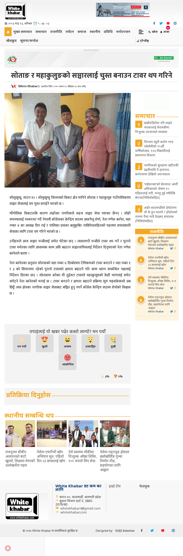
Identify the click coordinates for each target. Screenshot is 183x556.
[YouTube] (168, 23)
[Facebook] (154, 23)
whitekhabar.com (73, 512)
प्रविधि (108, 31)
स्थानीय (95, 31)
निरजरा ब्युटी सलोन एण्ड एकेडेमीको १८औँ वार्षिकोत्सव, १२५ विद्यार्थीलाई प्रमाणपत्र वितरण (154, 148)
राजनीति (56, 31)
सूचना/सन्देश (29, 40)
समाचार (41, 31)
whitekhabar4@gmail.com (80, 508)
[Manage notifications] (8, 548)
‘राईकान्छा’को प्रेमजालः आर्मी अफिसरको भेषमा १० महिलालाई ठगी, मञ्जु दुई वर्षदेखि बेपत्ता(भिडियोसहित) (156, 191)
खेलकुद (11, 40)
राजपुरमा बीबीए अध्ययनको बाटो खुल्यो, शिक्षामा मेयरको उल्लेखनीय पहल (162, 241)
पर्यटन (70, 31)
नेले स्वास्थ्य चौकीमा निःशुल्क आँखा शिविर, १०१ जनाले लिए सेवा (162, 280)
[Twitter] (161, 23)
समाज (82, 31)
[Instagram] (175, 23)
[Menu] (141, 31)
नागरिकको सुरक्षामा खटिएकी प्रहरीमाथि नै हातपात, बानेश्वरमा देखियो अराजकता (157, 169)
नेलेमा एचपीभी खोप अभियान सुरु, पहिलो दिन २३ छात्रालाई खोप (161, 261)
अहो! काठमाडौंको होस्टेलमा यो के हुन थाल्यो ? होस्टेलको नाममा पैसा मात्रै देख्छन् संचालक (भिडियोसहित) (156, 214)
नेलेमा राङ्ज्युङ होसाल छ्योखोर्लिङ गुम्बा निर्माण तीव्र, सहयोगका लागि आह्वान (160, 302)
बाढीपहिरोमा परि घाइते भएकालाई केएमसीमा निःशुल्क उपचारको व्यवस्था (153, 127)
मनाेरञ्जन (123, 31)
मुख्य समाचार (22, 31)
